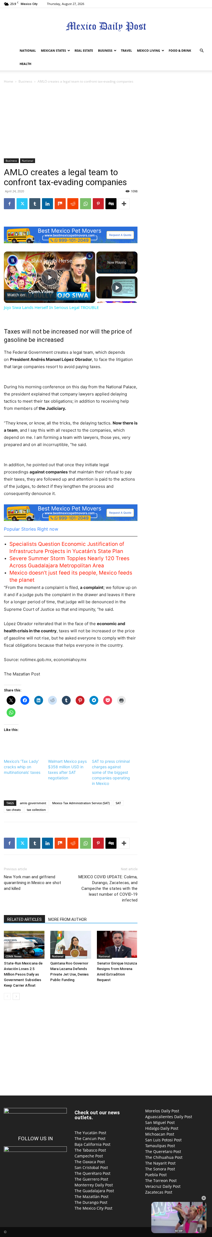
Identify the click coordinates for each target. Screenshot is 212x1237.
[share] (84, 258)
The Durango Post (91, 1202)
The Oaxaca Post (90, 1161)
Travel (126, 50)
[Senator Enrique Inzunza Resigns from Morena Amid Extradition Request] (117, 945)
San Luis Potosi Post (163, 1139)
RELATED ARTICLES (24, 919)
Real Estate (84, 50)
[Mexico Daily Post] (106, 26)
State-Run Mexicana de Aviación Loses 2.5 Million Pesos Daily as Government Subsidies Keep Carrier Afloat (23, 974)
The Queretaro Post (163, 1151)
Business (105, 50)
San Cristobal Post (91, 1167)
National (28, 50)
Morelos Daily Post (162, 1110)
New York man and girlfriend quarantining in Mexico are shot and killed (32, 882)
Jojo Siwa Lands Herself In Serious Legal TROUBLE (48, 260)
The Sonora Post (160, 1169)
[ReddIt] (72, 203)
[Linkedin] (47, 203)
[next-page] (16, 996)
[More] (124, 203)
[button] (201, 50)
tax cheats (13, 810)
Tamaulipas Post (160, 1145)
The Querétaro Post (92, 1173)
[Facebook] (9, 203)
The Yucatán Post (90, 1132)
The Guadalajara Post (94, 1190)
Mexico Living (148, 50)
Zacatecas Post (158, 1192)
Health (25, 64)
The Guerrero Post (91, 1179)
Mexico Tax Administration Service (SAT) (81, 803)
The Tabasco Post (90, 1150)
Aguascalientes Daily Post (168, 1116)
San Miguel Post (160, 1122)
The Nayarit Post (160, 1163)
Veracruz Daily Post (163, 1186)
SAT (118, 803)
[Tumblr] (34, 203)
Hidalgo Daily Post (161, 1128)
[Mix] (60, 203)
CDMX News (14, 956)
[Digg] (110, 203)
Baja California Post (92, 1144)
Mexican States (53, 50)
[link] (12, 260)
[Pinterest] (98, 203)
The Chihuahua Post (163, 1157)
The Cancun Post (90, 1138)
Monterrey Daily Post (94, 1185)
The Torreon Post (161, 1180)
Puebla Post (156, 1174)
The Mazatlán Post (91, 1196)
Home (8, 81)
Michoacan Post (159, 1134)
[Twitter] (22, 203)
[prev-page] (7, 996)
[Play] (117, 287)
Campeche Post (89, 1156)
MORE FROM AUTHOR (67, 919)
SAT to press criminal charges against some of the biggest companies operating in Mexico (111, 772)
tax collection (36, 810)
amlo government (33, 803)
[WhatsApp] (85, 203)
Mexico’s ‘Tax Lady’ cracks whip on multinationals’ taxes (22, 767)
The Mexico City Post (93, 1208)
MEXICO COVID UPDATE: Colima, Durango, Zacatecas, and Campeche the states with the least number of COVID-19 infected (107, 888)
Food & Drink (180, 50)
